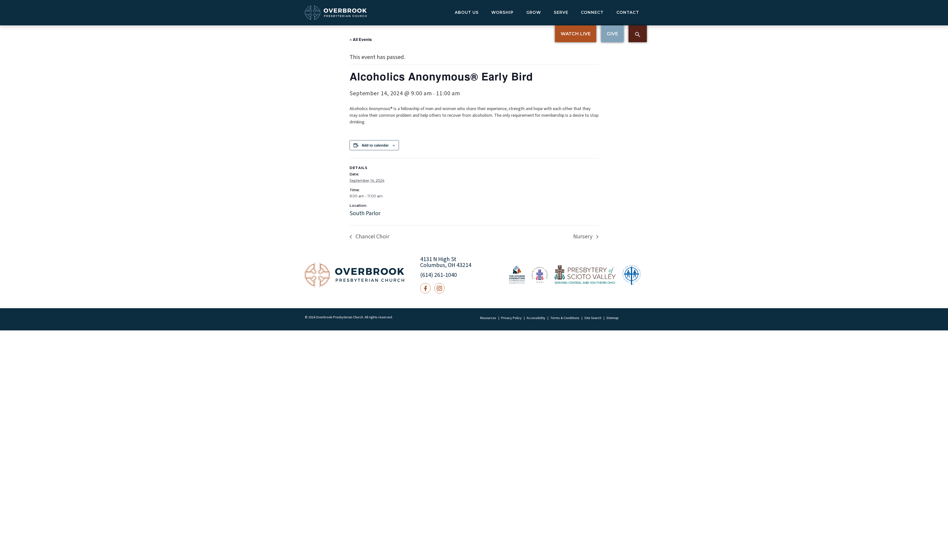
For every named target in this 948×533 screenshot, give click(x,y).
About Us (467, 12)
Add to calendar (375, 145)
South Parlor (365, 213)
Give (612, 34)
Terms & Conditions (564, 318)
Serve (561, 12)
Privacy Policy (511, 318)
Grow (533, 12)
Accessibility (536, 318)
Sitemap (612, 318)
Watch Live (576, 34)
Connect (592, 12)
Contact (627, 12)
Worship (502, 12)
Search (638, 33)
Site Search (592, 318)
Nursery (583, 236)
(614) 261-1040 (438, 275)
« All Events (361, 39)
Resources (488, 318)
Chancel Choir (371, 236)
